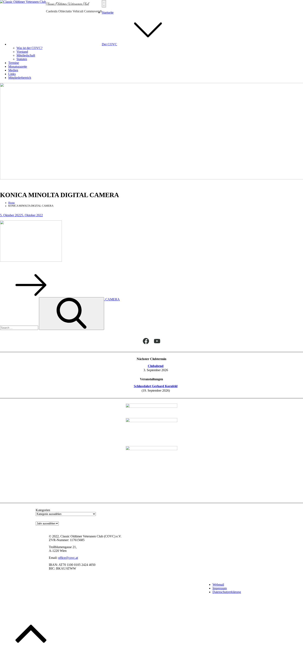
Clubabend (155, 366)
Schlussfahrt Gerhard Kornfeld (155, 386)
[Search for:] (19, 327)
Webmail (218, 584)
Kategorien (43, 510)
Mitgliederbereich (19, 77)
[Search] (71, 313)
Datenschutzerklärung (227, 592)
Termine (13, 63)
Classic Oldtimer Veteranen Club (67, 4)
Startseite (108, 12)
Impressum (220, 588)
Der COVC (109, 44)
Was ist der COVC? (29, 48)
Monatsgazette (17, 66)
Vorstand (22, 51)
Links (12, 74)
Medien (13, 70)
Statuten (21, 59)
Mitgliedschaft (25, 55)
